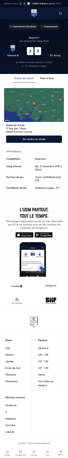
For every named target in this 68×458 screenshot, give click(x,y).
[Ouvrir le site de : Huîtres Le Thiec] (51, 286)
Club (7, 348)
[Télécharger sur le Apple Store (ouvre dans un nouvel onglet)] (24, 235)
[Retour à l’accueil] (34, 13)
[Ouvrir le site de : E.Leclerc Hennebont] (17, 286)
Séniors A (43, 348)
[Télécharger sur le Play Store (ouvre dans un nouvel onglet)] (43, 235)
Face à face (47, 78)
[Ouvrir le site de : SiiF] (51, 300)
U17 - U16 (43, 361)
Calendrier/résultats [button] (24, 26)
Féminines (10, 374)
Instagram (10, 418)
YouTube (10, 425)
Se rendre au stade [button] (34, 139)
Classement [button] (51, 26)
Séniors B (12, 55)
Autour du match (24, 78)
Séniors (9, 354)
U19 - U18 (43, 354)
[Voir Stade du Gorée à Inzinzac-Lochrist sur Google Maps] (34, 105)
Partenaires (11, 381)
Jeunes (9, 361)
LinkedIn (10, 431)
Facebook (11, 405)
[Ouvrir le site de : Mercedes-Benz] (17, 300)
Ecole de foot (12, 368)
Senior (41, 374)
